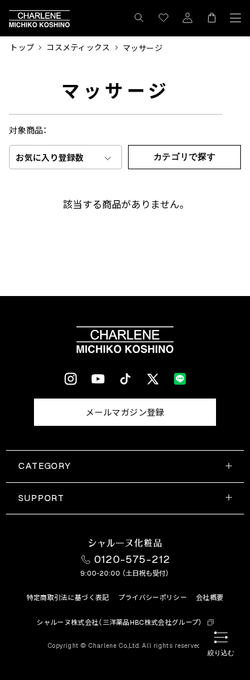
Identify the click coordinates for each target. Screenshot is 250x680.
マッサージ (143, 48)
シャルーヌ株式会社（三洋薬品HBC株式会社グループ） (119, 622)
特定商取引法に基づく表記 (68, 597)
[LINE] (179, 378)
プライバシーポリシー (152, 597)
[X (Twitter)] (152, 378)
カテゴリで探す (185, 156)
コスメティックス (78, 48)
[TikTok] (125, 378)
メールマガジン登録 (125, 412)
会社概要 (209, 597)
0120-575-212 (132, 559)
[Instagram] (70, 378)
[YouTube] (98, 378)
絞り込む (221, 652)
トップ (22, 48)
